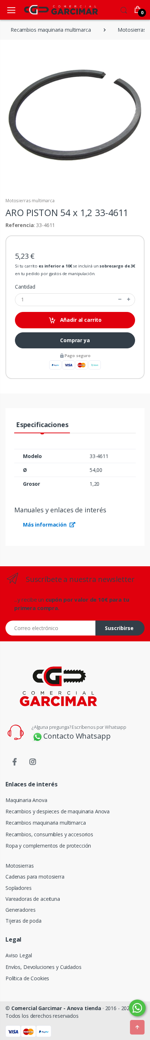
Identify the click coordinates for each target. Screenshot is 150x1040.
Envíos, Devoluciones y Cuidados (43, 966)
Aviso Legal (18, 955)
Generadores (20, 909)
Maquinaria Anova (26, 800)
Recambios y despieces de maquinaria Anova (57, 811)
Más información (45, 524)
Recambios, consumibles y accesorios (49, 834)
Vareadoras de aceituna (32, 898)
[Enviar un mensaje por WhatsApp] (137, 1008)
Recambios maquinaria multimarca (45, 822)
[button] (124, 9)
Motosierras (19, 865)
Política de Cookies (27, 978)
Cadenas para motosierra (34, 876)
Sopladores (18, 887)
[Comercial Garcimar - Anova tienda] (50, 10)
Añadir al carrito (80, 319)
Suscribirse (119, 628)
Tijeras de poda (23, 920)
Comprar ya (75, 340)
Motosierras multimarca (30, 201)
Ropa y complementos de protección (48, 845)
